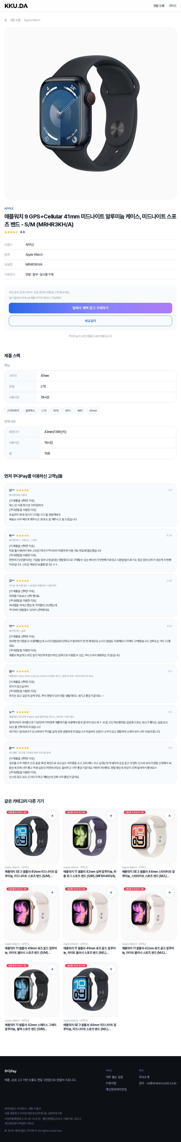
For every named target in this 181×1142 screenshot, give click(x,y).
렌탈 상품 (158, 5)
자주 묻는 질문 (114, 1077)
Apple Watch (32, 20)
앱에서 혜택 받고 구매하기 (90, 308)
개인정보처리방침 (116, 1089)
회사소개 (144, 1077)
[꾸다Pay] (16, 6)
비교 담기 (90, 321)
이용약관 (111, 1083)
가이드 (173, 5)
